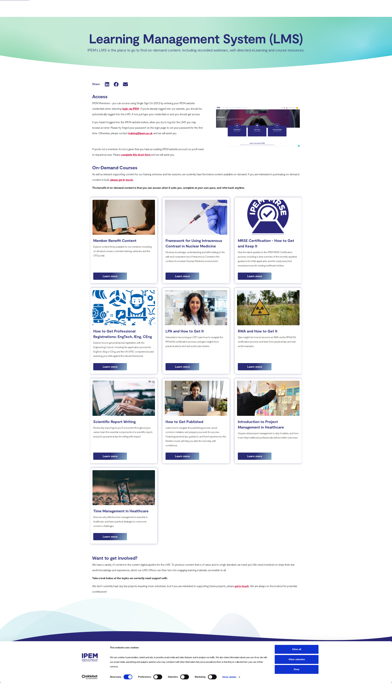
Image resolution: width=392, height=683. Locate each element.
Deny (296, 669)
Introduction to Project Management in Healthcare (261, 424)
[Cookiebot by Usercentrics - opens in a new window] (89, 677)
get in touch (242, 586)
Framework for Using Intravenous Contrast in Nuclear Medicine (194, 243)
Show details (229, 677)
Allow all (296, 649)
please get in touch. (122, 179)
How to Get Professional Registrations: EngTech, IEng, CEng (122, 334)
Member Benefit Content (114, 240)
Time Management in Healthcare (121, 511)
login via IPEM (131, 108)
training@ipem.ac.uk (140, 133)
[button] (107, 84)
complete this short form (135, 154)
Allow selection (296, 659)
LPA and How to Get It (185, 331)
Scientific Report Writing (114, 421)
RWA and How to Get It (257, 331)
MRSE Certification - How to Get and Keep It (266, 243)
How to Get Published (184, 421)
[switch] (157, 676)
